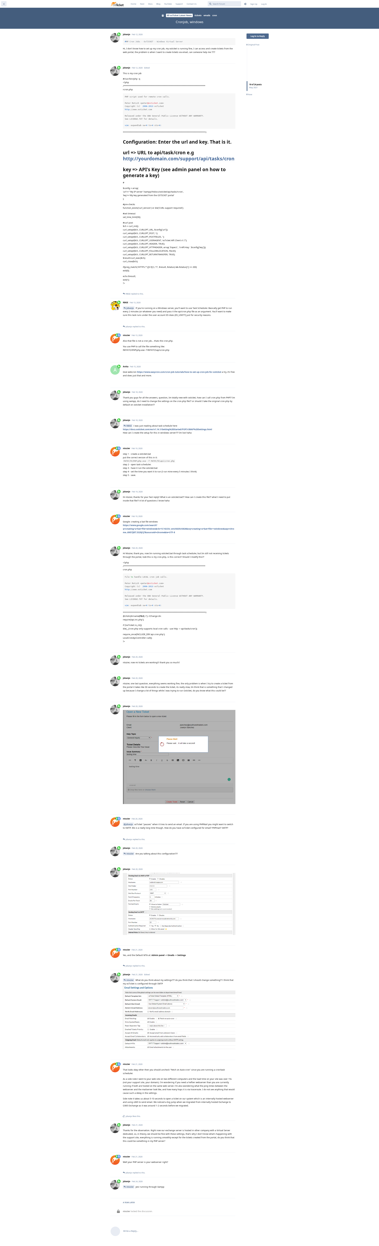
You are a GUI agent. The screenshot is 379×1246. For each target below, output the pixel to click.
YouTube (168, 4)
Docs (150, 4)
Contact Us (191, 4)
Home (133, 4)
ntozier (130, 853)
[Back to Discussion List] (4, 4)
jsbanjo (130, 308)
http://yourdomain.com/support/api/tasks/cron (179, 158)
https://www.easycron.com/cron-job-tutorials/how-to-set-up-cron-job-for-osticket (179, 372)
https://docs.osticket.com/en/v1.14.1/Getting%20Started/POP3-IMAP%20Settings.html (167, 429)
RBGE (129, 425)
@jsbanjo (128, 824)
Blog (158, 4)
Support (179, 4)
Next (142, 4)
